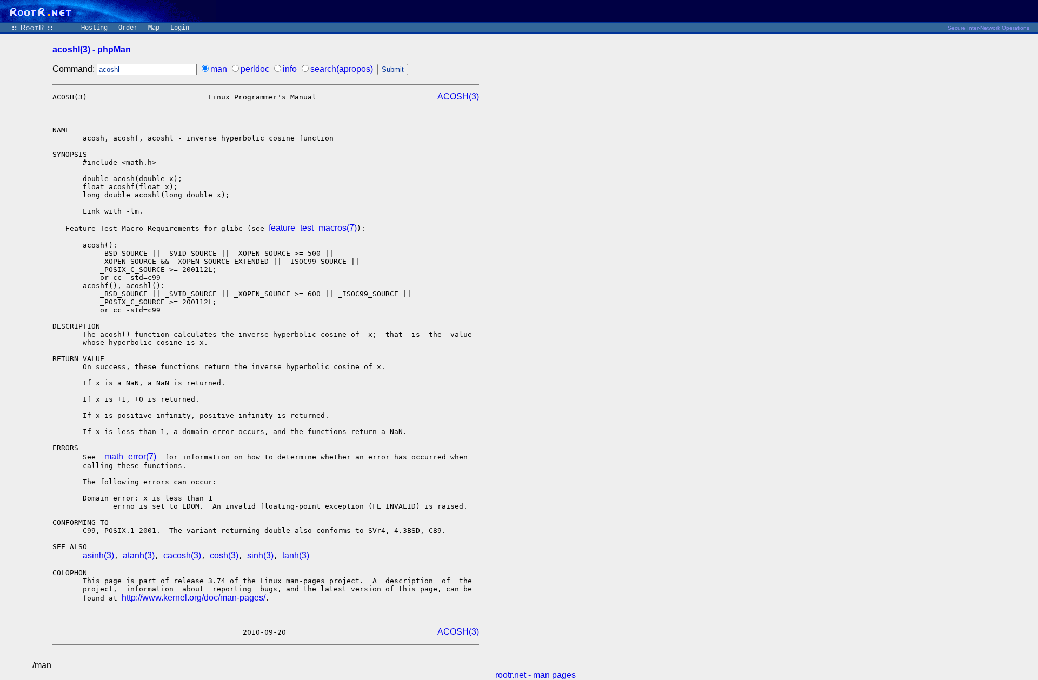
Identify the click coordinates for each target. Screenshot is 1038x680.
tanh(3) (295, 555)
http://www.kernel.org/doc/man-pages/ (193, 597)
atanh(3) (139, 555)
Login (179, 27)
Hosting (94, 27)
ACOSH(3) (458, 96)
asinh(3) (98, 555)
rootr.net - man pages (535, 674)
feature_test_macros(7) (313, 227)
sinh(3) (260, 555)
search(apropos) (341, 69)
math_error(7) (130, 456)
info (290, 69)
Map (153, 27)
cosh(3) (224, 555)
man (218, 69)
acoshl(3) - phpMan (91, 49)
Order (127, 27)
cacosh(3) (182, 555)
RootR (32, 28)
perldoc (255, 69)
